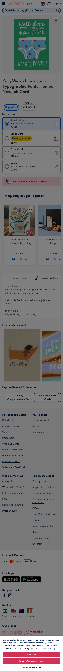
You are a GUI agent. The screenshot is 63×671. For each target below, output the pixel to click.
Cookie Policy (49, 648)
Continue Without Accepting (31, 661)
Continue (31, 654)
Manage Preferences (31, 667)
